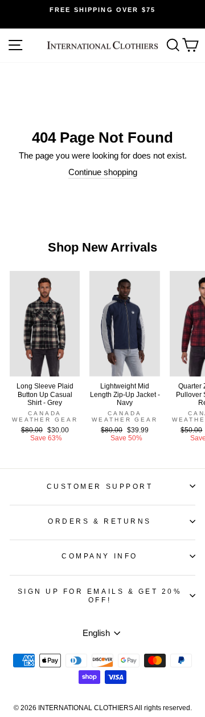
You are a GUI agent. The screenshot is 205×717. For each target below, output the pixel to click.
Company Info (99, 556)
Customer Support (100, 486)
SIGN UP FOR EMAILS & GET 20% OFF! (100, 595)
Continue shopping (102, 172)
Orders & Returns (99, 521)
